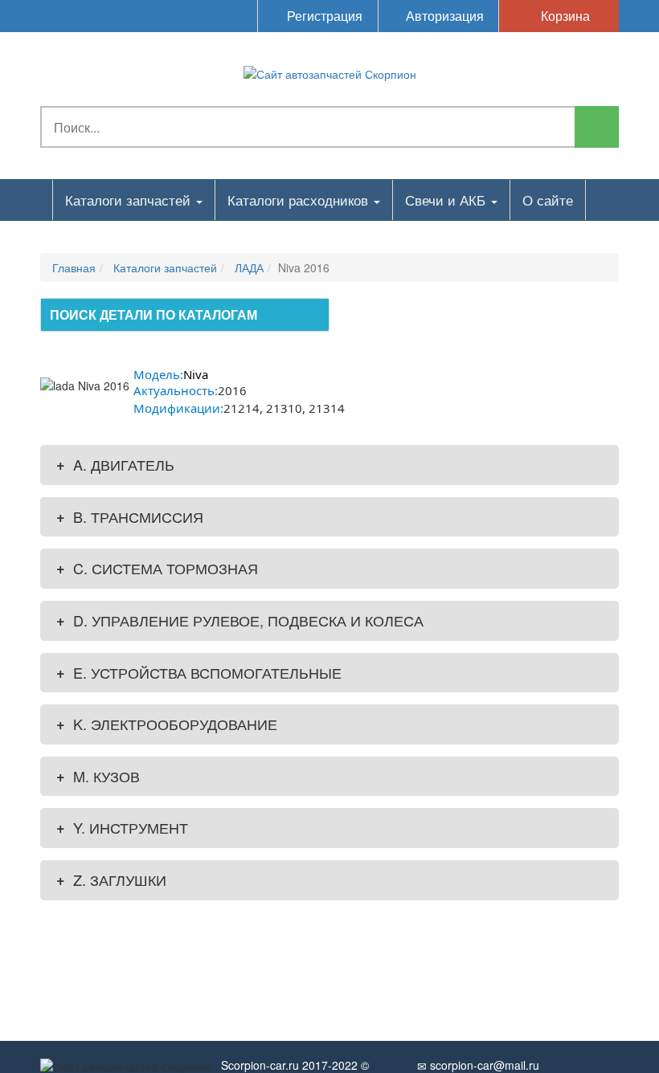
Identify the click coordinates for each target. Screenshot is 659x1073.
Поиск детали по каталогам (153, 314)
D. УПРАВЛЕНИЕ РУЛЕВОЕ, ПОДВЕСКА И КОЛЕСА (240, 620)
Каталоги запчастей (129, 200)
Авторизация (443, 15)
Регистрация (323, 15)
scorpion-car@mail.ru (483, 1065)
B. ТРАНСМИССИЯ (129, 516)
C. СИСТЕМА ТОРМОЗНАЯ (157, 567)
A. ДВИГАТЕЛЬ (115, 464)
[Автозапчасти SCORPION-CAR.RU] (330, 72)
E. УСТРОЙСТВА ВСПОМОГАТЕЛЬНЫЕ (199, 672)
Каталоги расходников (299, 200)
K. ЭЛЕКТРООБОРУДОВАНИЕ (166, 723)
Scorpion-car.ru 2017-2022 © (295, 1065)
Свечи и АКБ (447, 200)
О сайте (547, 200)
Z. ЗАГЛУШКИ (111, 879)
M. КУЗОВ (98, 775)
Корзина (564, 15)
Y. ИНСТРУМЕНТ (122, 827)
